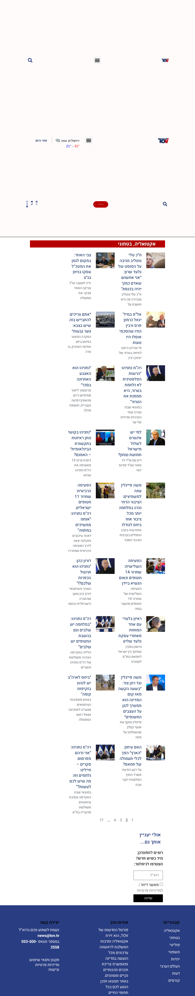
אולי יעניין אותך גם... (150, 838)
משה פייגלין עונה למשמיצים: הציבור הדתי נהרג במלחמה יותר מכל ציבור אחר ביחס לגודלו (130, 505)
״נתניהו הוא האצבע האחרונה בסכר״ (81, 376)
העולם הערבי (170, 966)
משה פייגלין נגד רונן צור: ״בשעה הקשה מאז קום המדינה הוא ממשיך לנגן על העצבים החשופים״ (129, 697)
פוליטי (175, 945)
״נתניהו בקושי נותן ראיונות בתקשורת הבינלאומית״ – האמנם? (79, 443)
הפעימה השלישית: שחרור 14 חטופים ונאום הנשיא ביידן (130, 572)
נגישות (54, 969)
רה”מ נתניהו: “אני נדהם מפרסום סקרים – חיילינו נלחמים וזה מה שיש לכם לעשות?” (80, 767)
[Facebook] (37, 202)
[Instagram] (27, 202)
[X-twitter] (27, 204)
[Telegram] (27, 206)
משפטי (174, 952)
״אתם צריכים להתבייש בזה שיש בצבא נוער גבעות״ (80, 322)
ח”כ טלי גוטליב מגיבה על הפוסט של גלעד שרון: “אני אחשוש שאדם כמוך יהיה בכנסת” (129, 272)
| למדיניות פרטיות (150, 887)
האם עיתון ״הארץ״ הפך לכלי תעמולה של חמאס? (130, 755)
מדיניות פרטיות (47, 965)
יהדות (175, 959)
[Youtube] (32, 202)
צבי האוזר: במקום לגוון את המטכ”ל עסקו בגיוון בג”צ (81, 266)
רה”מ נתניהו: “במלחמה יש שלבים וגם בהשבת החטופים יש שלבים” (80, 633)
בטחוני (125, 244)
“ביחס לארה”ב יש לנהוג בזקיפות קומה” (79, 685)
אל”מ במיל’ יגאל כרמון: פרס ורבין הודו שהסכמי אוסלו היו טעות (130, 328)
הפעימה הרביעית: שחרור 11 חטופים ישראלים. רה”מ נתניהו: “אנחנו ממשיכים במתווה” (81, 507)
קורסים (174, 980)
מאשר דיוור (150, 887)
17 (101, 820)
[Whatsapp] (37, 204)
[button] (97, 60)
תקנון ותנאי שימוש (44, 960)
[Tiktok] (32, 204)
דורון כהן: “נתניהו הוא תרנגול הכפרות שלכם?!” (81, 572)
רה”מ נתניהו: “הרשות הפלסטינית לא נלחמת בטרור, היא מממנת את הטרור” (131, 385)
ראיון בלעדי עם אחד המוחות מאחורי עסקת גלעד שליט (129, 630)
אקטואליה (145, 244)
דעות (176, 973)
